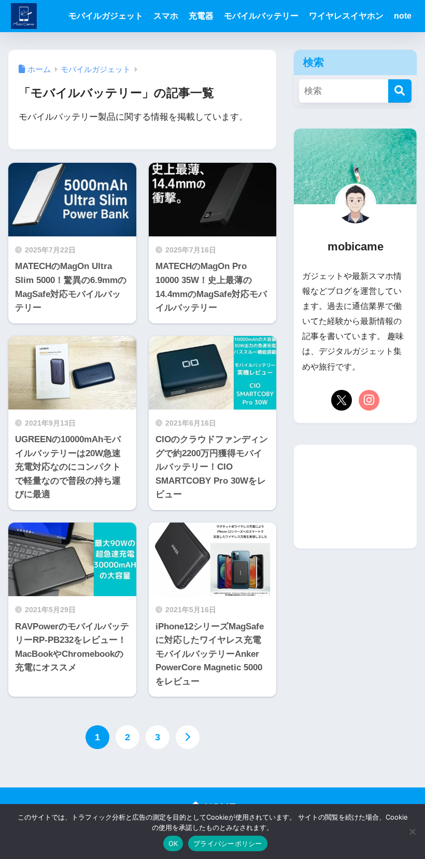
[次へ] (188, 737)
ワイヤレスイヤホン (346, 15)
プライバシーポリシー (227, 843)
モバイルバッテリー (261, 15)
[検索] (400, 91)
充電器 (201, 15)
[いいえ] (412, 831)
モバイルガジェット (105, 15)
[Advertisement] (355, 496)
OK (173, 843)
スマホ (165, 15)
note (403, 15)
